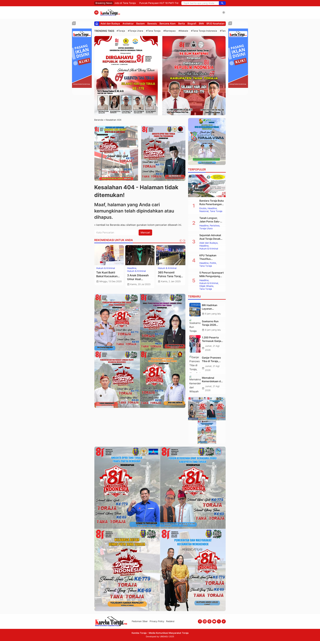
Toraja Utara (205, 228)
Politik (213, 263)
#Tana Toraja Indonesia (204, 30)
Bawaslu (152, 23)
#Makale (183, 30)
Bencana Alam (168, 23)
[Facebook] (200, 621)
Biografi (192, 23)
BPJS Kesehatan (215, 23)
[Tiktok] (224, 621)
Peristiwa (214, 226)
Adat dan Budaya (110, 23)
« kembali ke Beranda (107, 224)
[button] (222, 3)
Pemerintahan (103, 271)
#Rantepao (169, 30)
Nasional (203, 211)
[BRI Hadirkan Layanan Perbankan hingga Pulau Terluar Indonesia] (195, 309)
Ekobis (202, 208)
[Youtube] (214, 621)
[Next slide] (184, 240)
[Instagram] (205, 621)
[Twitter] (219, 621)
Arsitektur (128, 23)
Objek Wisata (206, 286)
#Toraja (121, 30)
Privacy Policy (157, 621)
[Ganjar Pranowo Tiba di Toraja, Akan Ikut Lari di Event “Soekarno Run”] (195, 364)
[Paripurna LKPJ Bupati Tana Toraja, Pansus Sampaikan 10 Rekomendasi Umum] (109, 255)
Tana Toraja (102, 274)
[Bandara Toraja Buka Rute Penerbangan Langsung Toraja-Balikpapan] (207, 186)
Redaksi (170, 621)
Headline (212, 208)
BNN (201, 23)
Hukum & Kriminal (208, 249)
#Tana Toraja (153, 30)
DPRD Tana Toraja (106, 268)
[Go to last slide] (180, 240)
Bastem (140, 23)
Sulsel (161, 268)
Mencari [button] (145, 232)
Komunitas (132, 268)
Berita (181, 23)
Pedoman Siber (140, 621)
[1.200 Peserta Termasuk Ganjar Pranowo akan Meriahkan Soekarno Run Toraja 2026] (195, 344)
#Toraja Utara (135, 30)
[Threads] (209, 621)
